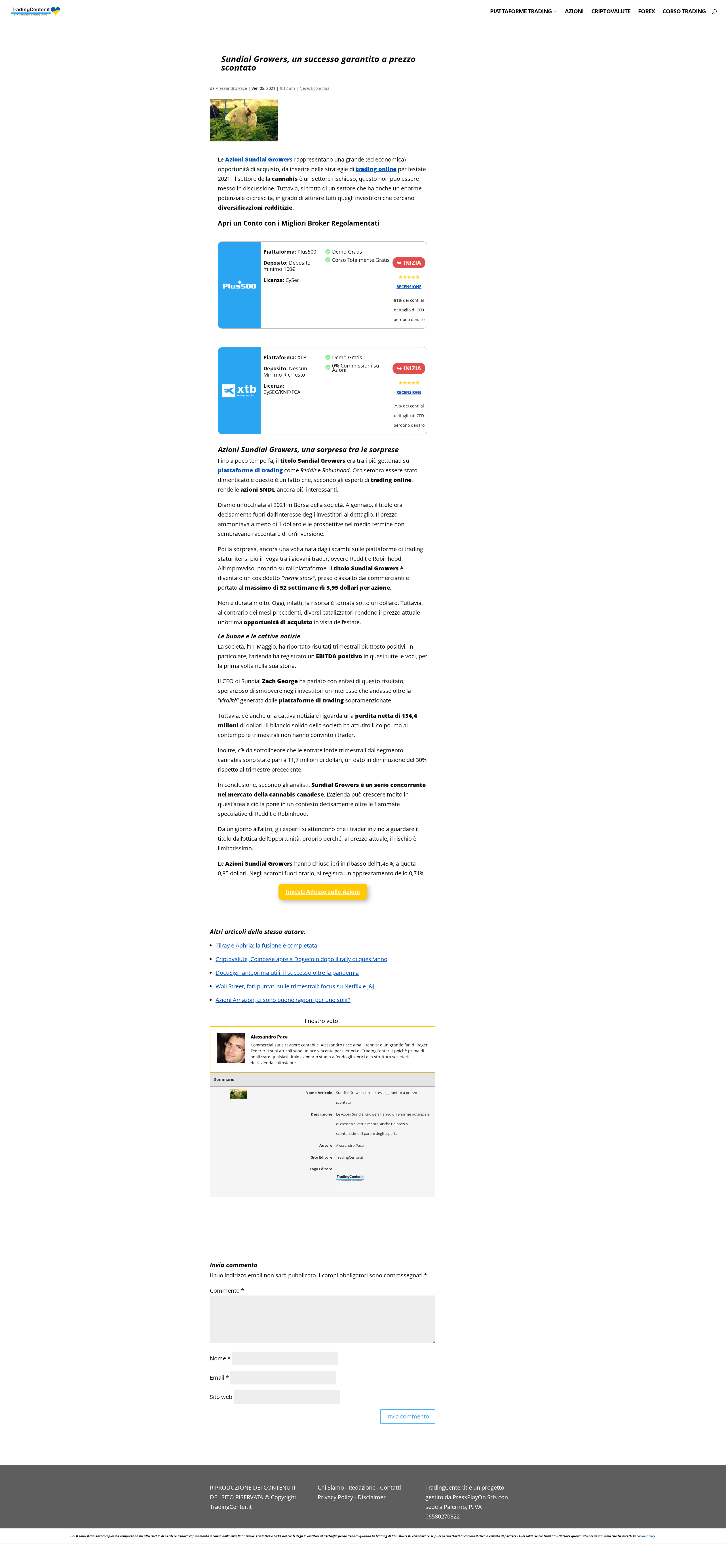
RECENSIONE (408, 286)
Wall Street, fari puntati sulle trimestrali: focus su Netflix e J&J (295, 986)
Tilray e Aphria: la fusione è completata (266, 945)
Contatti (390, 1487)
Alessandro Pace (231, 88)
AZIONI (574, 12)
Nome (220, 1358)
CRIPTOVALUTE (610, 12)
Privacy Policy (335, 1497)
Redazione (362, 1487)
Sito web (221, 1397)
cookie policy (646, 1536)
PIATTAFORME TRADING (521, 12)
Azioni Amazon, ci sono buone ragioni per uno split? (283, 1000)
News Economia (314, 88)
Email (219, 1377)
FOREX (646, 12)
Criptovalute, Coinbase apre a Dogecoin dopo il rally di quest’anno (301, 959)
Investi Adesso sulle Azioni (323, 891)
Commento (227, 1290)
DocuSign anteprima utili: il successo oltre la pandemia (287, 972)
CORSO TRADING (684, 12)
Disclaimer (372, 1497)
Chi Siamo (331, 1487)
